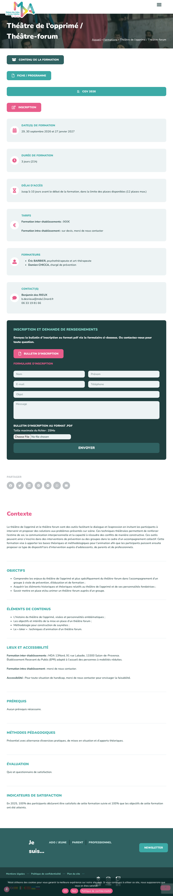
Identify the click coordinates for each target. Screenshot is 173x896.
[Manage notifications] (6, 889)
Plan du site (73, 873)
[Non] (165, 887)
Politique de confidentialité (46, 873)
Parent (77, 842)
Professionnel (100, 842)
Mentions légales (15, 873)
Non (74, 891)
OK (65, 891)
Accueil (96, 40)
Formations (110, 40)
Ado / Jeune (58, 842)
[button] (159, 4)
